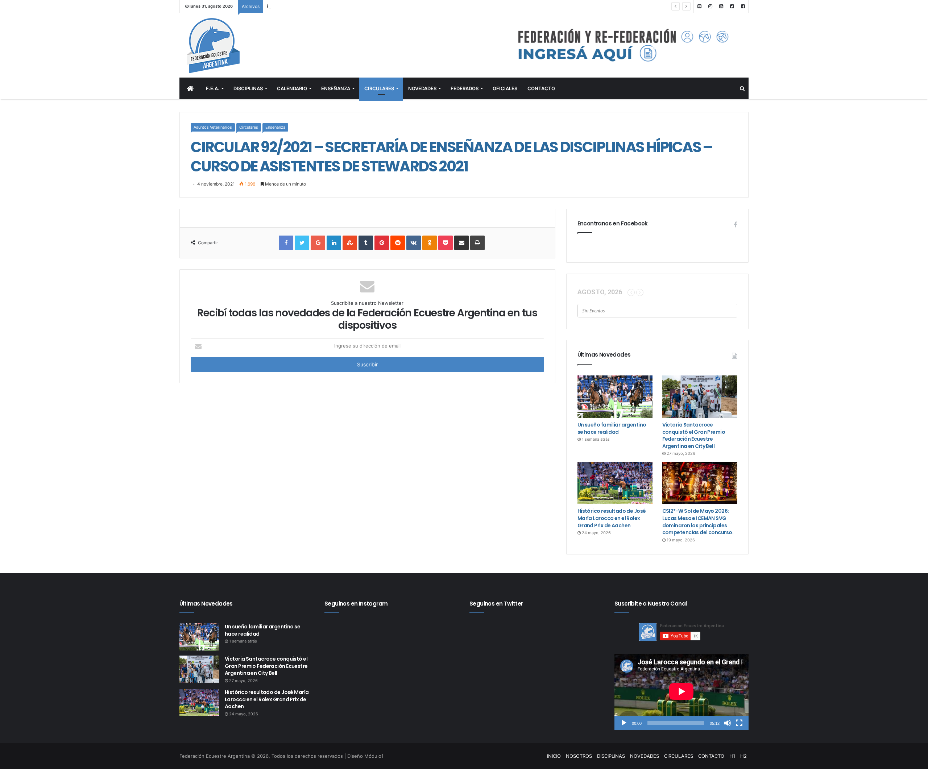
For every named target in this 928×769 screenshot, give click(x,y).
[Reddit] (397, 243)
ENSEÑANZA (335, 88)
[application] (681, 692)
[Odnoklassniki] (429, 243)
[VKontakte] (413, 243)
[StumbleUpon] (350, 243)
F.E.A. (212, 88)
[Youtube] (721, 6)
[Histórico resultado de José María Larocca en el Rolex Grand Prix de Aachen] (614, 483)
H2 (743, 756)
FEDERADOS (464, 88)
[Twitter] (731, 6)
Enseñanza (275, 127)
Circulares (248, 127)
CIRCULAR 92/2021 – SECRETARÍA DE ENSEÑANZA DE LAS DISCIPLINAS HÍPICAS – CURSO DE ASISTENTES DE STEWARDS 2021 (451, 156)
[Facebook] (742, 6)
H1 (732, 756)
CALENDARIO (292, 88)
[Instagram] (710, 6)
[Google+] (318, 243)
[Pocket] (445, 243)
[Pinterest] (381, 243)
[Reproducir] (623, 723)
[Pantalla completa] (739, 723)
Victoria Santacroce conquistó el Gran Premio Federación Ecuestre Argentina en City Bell (693, 435)
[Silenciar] (727, 723)
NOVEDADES (422, 88)
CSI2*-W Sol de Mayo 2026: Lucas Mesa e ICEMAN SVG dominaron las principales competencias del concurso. (697, 521)
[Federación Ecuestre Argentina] (242, 46)
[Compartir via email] (461, 243)
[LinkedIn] (334, 243)
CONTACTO (541, 88)
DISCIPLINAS (248, 88)
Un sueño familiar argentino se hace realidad (611, 428)
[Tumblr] (366, 243)
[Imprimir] (477, 243)
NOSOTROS (579, 756)
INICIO (554, 756)
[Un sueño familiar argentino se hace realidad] (614, 396)
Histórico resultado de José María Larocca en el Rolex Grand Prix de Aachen (611, 518)
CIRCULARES (379, 88)
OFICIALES (505, 88)
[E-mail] (699, 6)
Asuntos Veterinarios (213, 127)
